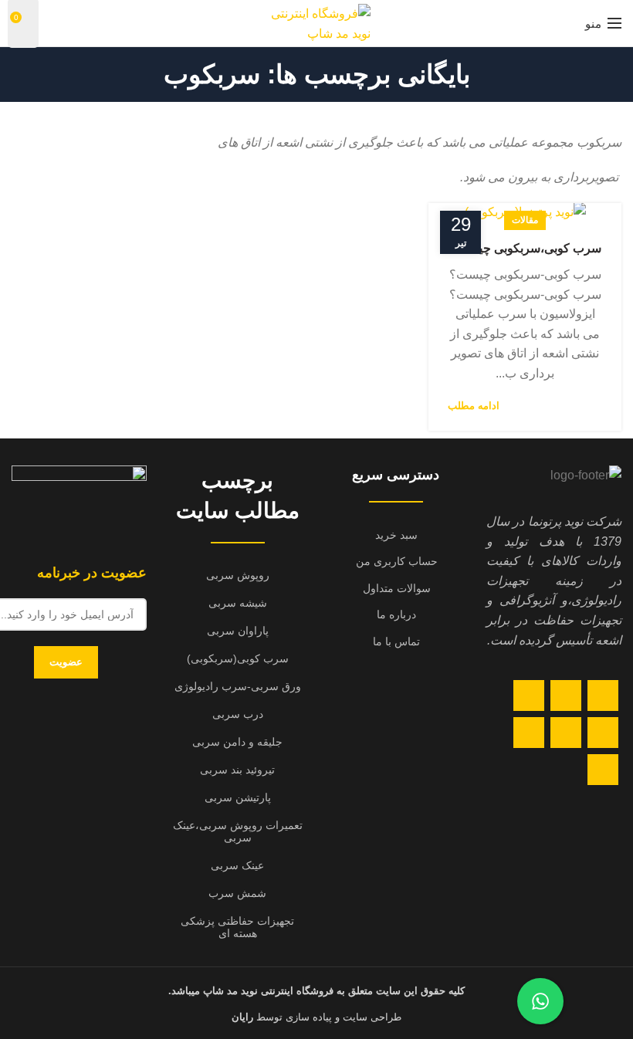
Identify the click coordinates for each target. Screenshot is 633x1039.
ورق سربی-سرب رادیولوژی (237, 686)
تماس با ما (396, 641)
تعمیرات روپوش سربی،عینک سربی (238, 831)
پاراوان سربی (238, 630)
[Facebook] (602, 695)
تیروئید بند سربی (237, 769)
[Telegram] (602, 769)
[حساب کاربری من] (52, 23)
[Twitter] (565, 695)
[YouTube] (602, 732)
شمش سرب (237, 893)
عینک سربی (237, 865)
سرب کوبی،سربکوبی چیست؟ (525, 248)
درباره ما (396, 614)
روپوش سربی (237, 575)
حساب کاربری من (397, 561)
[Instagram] (528, 695)
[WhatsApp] (528, 732)
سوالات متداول (397, 588)
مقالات (525, 220)
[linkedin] (565, 732)
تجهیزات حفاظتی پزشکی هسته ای (237, 927)
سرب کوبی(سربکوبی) (238, 658)
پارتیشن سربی (238, 797)
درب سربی (237, 714)
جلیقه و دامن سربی (237, 742)
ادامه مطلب (473, 406)
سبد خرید (396, 535)
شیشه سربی (237, 603)
